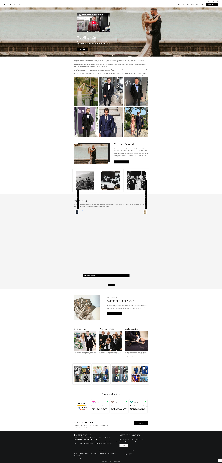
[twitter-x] (205, 1)
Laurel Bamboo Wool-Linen (146, 194)
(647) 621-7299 (77, 455)
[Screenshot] (86, 91)
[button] (111, 285)
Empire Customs (105, 461)
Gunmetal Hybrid (78, 199)
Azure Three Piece (89, 276)
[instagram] (208, 1)
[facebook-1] (202, 1)
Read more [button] (94, 411)
